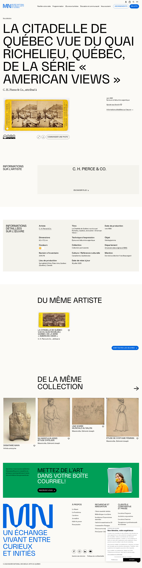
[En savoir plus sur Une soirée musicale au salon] (88, 411)
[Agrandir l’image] (38, 137)
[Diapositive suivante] (136, 388)
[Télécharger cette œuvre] (43, 137)
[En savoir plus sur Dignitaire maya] (19, 421)
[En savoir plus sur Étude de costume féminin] (122, 417)
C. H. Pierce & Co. (45, 229)
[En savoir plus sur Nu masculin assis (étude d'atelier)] (54, 417)
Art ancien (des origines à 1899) (116, 248)
